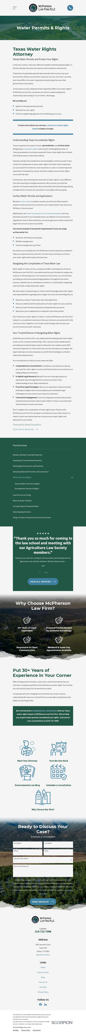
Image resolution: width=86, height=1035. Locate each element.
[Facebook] (40, 1004)
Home (43, 967)
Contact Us (43, 982)
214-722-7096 (43, 931)
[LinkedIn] (45, 1004)
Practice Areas (43, 972)
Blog (43, 977)
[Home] (42, 8)
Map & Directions (43, 955)
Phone (16, 851)
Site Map (43, 987)
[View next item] (45, 572)
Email (46, 851)
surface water (25, 201)
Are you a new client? (21, 858)
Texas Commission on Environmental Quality (44, 213)
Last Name (48, 843)
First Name (17, 843)
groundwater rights (29, 149)
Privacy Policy (43, 992)
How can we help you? (21, 866)
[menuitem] (43, 455)
